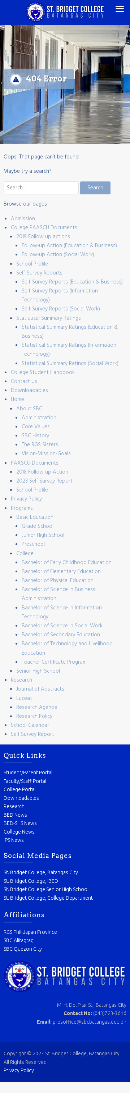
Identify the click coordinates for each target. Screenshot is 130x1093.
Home (17, 399)
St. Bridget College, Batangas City (41, 872)
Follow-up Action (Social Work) (58, 254)
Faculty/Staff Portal (25, 781)
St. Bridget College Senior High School (46, 889)
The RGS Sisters (40, 445)
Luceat (24, 698)
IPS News (14, 840)
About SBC (29, 409)
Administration (39, 418)
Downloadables (29, 390)
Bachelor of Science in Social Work (62, 626)
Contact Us (24, 381)
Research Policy (34, 716)
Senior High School (38, 671)
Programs (22, 508)
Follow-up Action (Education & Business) (69, 245)
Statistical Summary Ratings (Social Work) (70, 363)
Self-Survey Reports (39, 273)
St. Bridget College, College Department (48, 898)
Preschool (33, 544)
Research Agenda (36, 707)
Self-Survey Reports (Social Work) (61, 309)
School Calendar (30, 725)
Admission (23, 219)
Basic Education (34, 517)
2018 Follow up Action (42, 472)
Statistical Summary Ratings (48, 318)
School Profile (32, 264)
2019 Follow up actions (43, 236)
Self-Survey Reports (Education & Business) (72, 282)
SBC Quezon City (23, 949)
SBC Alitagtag (19, 940)
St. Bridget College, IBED (31, 881)
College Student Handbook (43, 372)
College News (19, 832)
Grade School (37, 526)
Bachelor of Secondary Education (61, 635)
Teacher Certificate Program (54, 662)
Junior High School (43, 535)
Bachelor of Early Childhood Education (67, 562)
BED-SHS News (20, 823)
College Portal (19, 789)
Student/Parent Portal (28, 772)
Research (21, 680)
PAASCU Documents (34, 463)
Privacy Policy (26, 499)
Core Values (36, 427)
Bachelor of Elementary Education (61, 571)
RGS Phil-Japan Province (30, 932)
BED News (15, 815)
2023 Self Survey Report (44, 481)
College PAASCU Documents (44, 227)
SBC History (35, 436)
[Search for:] (42, 188)
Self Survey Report (32, 734)
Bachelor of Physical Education (58, 580)
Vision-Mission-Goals (46, 453)
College (25, 553)
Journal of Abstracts (40, 689)
